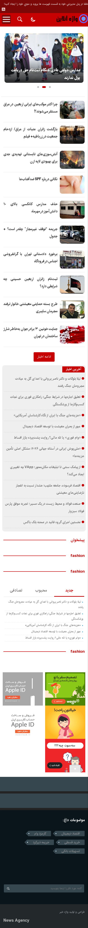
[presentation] (8, 56)
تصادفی (16, 590)
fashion (77, 556)
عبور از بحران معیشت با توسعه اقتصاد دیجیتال (52, 426)
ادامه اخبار (44, 356)
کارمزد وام (40, 833)
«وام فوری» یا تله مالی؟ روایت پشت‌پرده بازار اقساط (47, 437)
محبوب (41, 590)
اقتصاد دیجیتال (70, 833)
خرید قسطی (72, 842)
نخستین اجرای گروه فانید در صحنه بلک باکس (52, 522)
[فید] (3, 9)
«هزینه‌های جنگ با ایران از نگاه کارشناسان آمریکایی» (47, 415)
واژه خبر (64, 912)
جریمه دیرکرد (41, 842)
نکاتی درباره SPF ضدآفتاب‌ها (38, 179)
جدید (69, 590)
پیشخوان (78, 540)
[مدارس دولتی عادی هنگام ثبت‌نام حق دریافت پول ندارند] (44, 58)
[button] (38, 87)
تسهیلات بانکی (70, 851)
